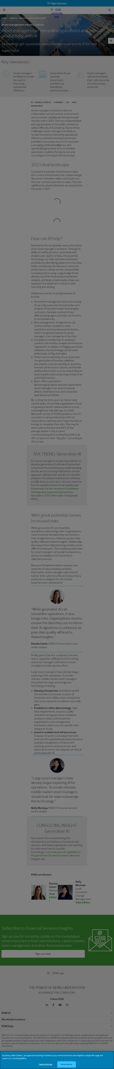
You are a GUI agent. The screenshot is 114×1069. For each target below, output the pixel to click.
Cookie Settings (45, 1064)
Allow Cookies (66, 1064)
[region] (57, 1060)
